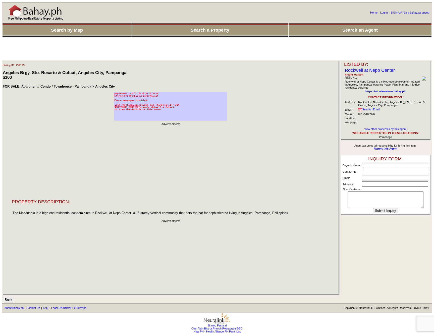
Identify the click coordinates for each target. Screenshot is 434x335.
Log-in (384, 12)
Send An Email (370, 109)
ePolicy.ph (80, 307)
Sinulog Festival (217, 325)
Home (373, 12)
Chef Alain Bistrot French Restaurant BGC (217, 328)
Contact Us (33, 307)
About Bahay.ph (14, 307)
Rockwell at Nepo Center (370, 70)
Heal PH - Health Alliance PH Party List (217, 331)
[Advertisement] (217, 49)
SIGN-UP (410, 12)
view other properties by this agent (385, 128)
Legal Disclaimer (61, 307)
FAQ (45, 307)
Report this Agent (385, 148)
